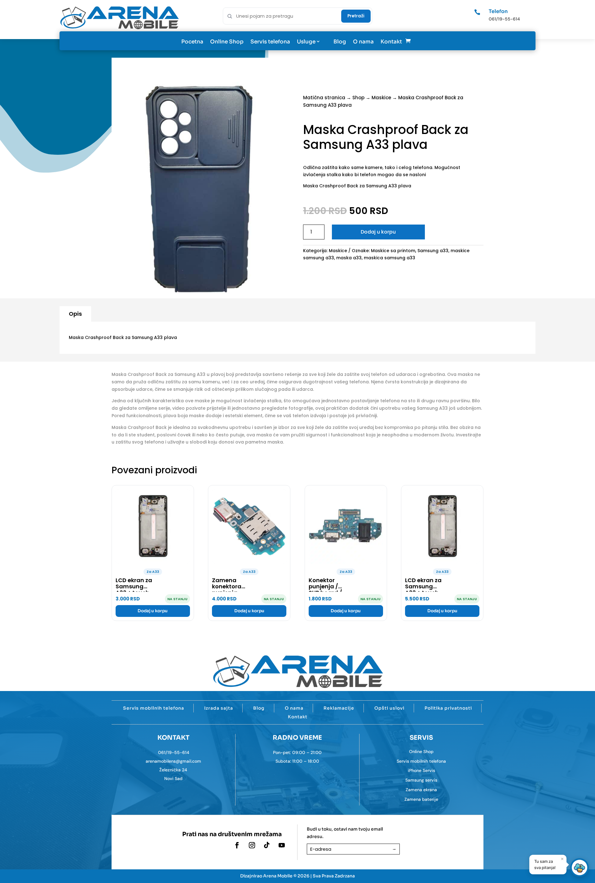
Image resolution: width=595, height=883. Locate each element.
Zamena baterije (421, 799)
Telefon (498, 11)
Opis (75, 314)
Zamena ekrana (421, 789)
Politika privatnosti (448, 708)
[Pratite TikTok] (267, 845)
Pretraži (355, 16)
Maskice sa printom (393, 251)
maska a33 (349, 258)
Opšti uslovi (389, 708)
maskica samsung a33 (389, 258)
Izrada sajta (218, 708)
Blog (339, 41)
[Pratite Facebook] (237, 845)
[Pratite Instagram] (252, 845)
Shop (358, 97)
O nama (363, 41)
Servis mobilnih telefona (153, 708)
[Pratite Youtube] (281, 845)
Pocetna (192, 41)
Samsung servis (421, 780)
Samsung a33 (432, 251)
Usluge (306, 41)
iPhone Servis (421, 770)
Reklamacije (339, 708)
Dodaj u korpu (378, 231)
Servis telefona (270, 41)
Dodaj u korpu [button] (153, 610)
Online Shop (227, 41)
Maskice (381, 97)
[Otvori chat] (579, 867)
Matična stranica (324, 97)
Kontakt (391, 41)
